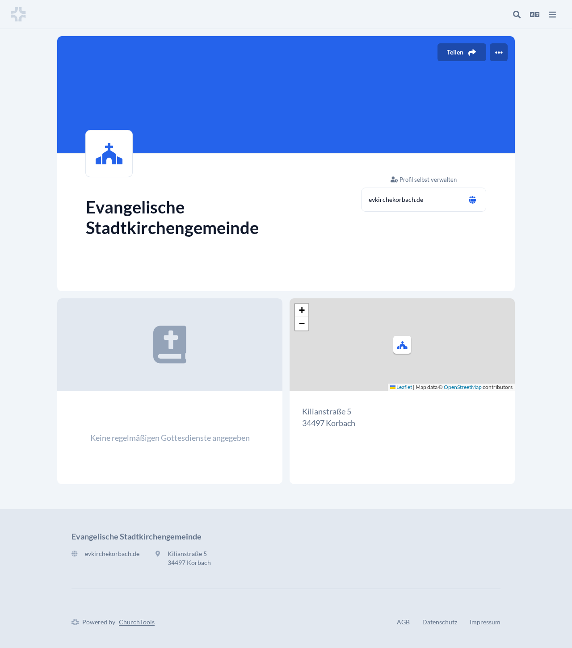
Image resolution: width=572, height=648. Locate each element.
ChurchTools (137, 622)
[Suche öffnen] (517, 14)
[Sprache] (534, 14)
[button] (402, 345)
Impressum (485, 622)
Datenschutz (439, 622)
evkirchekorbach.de (396, 199)
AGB (403, 622)
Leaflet (403, 387)
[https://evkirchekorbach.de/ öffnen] (472, 199)
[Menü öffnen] (552, 14)
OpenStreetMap (463, 387)
